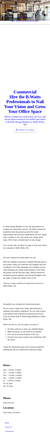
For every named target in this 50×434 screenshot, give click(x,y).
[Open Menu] (47, 7)
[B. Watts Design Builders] (22, 7)
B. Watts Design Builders (26, 21)
